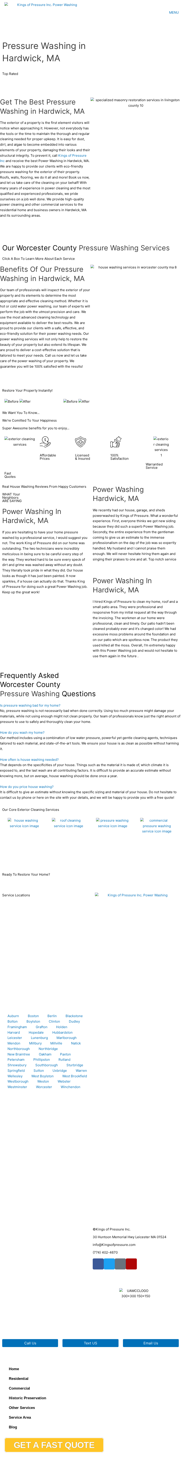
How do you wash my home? (22, 732)
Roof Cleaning (60, 858)
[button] (90, 705)
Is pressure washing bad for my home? (30, 705)
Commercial (19, 1388)
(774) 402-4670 (105, 1252)
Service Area (20, 1417)
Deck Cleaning (104, 858)
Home (14, 1369)
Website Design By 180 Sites (115, 1326)
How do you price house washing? (27, 787)
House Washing (16, 858)
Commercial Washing (153, 858)
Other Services (22, 1408)
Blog (13, 1427)
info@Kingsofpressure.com (114, 1245)
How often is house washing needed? (29, 759)
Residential (18, 1379)
